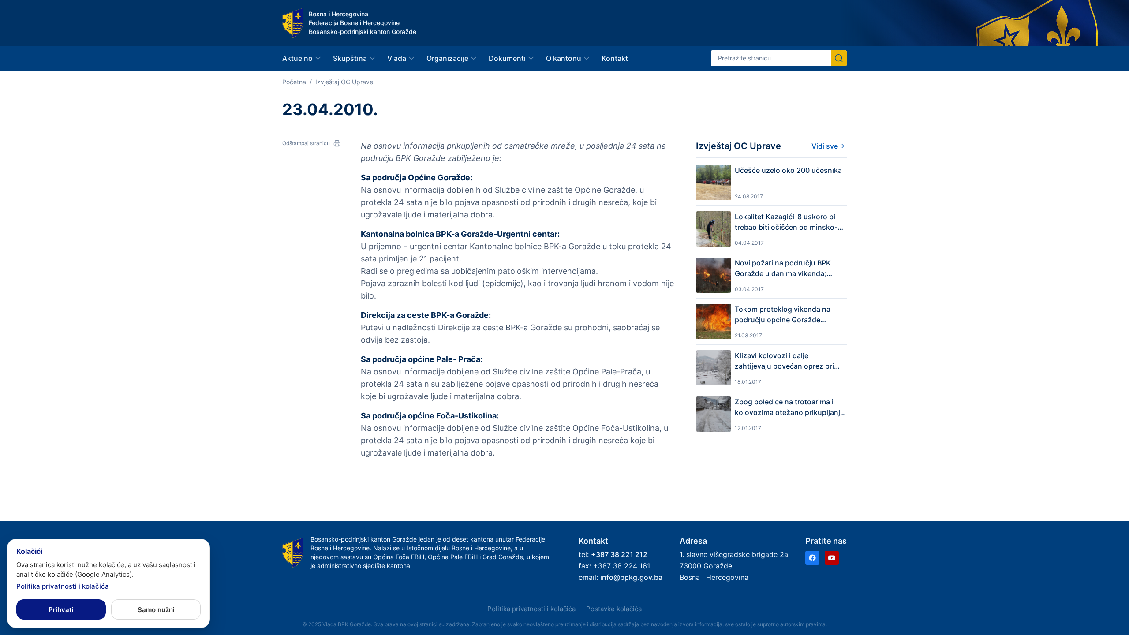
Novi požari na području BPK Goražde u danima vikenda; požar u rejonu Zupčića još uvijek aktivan (790, 268)
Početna (294, 82)
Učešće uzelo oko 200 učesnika (788, 170)
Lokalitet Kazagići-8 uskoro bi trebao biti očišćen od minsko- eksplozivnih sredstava (786, 222)
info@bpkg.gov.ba (631, 577)
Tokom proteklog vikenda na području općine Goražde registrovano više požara (782, 315)
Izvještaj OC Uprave (344, 82)
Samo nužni (156, 609)
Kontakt (615, 58)
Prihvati (61, 609)
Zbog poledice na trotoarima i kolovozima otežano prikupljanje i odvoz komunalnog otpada (789, 407)
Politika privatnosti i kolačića (531, 609)
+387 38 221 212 (619, 554)
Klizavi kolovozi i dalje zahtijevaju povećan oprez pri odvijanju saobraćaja (784, 361)
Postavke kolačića (614, 609)
